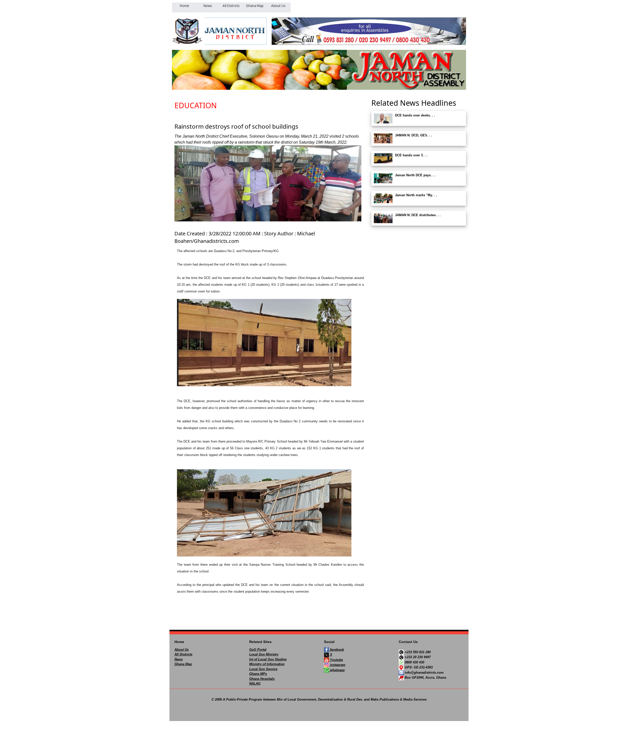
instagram (337, 665)
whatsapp (337, 670)
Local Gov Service (263, 669)
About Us (181, 649)
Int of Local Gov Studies (268, 659)
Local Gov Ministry (263, 654)
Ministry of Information (267, 664)
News (178, 659)
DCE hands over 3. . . (411, 155)
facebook (336, 649)
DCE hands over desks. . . (415, 115)
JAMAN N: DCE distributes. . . (418, 215)
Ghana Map (183, 664)
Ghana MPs (258, 674)
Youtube (336, 660)
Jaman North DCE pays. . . (415, 175)
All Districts (183, 654)
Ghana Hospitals (262, 679)
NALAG (254, 683)
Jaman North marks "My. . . (416, 195)
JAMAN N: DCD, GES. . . (413, 135)
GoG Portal (257, 649)
